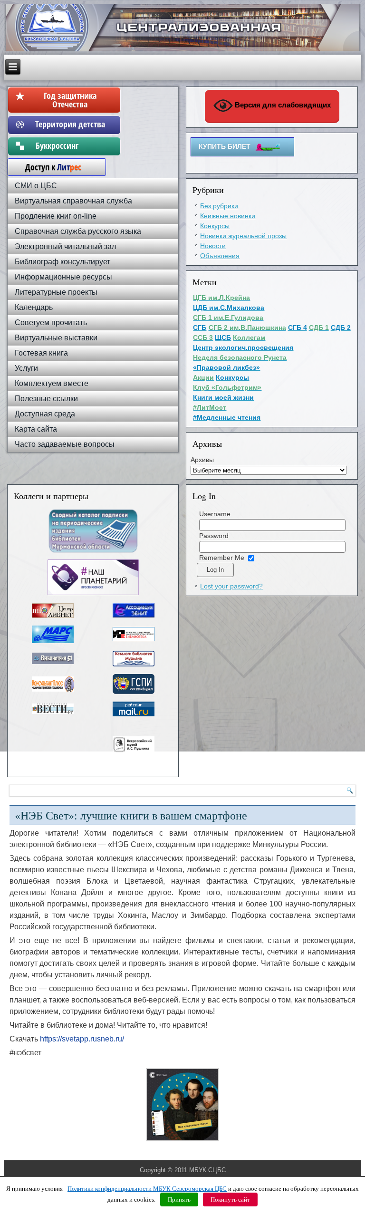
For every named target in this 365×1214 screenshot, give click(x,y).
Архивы (202, 459)
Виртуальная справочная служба (73, 201)
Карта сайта (36, 429)
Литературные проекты (56, 292)
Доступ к (48, 167)
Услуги (26, 368)
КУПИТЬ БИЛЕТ (224, 146)
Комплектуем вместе (51, 383)
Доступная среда (45, 414)
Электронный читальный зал (65, 246)
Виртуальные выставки (56, 338)
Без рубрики (219, 206)
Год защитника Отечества (70, 100)
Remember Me (221, 557)
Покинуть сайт (230, 1199)
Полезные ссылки (46, 399)
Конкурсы (215, 226)
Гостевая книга (41, 353)
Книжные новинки (227, 216)
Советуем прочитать (51, 322)
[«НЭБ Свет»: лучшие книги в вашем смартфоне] (182, 1141)
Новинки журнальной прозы (243, 236)
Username (215, 514)
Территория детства (70, 124)
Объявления (220, 256)
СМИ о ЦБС (36, 186)
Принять (179, 1199)
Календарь (34, 307)
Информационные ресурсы (63, 277)
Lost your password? (231, 586)
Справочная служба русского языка (78, 231)
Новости (213, 246)
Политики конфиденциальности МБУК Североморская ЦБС (147, 1188)
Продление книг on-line (55, 216)
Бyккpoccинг (70, 145)
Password (214, 536)
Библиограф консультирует (62, 262)
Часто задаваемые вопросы (65, 444)
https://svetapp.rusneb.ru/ (82, 1039)
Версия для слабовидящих (282, 105)
